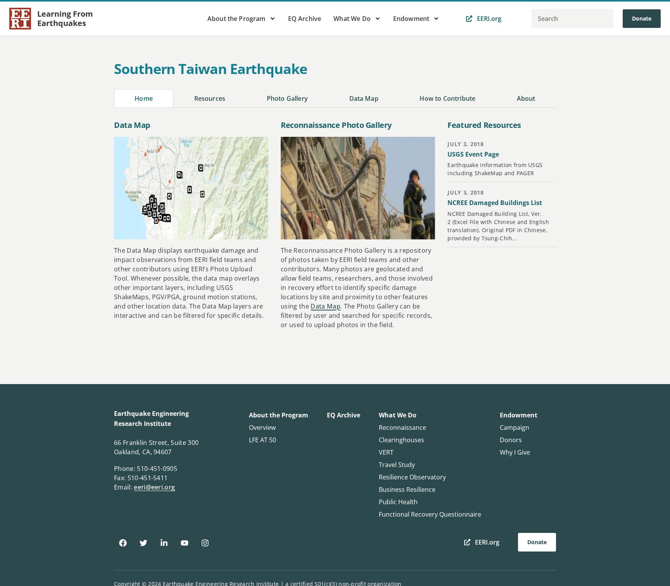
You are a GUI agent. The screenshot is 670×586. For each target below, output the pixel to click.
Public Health (398, 502)
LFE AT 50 (262, 440)
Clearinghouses (401, 440)
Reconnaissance (402, 427)
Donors (511, 440)
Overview (262, 427)
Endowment (411, 18)
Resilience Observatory (412, 477)
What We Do (352, 18)
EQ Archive (304, 18)
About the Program (236, 18)
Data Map (325, 306)
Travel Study (397, 464)
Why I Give (515, 452)
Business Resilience (407, 489)
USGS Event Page (473, 154)
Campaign (514, 427)
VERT (386, 452)
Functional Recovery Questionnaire (430, 514)
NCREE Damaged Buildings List (494, 202)
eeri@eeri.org (154, 487)
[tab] (143, 98)
